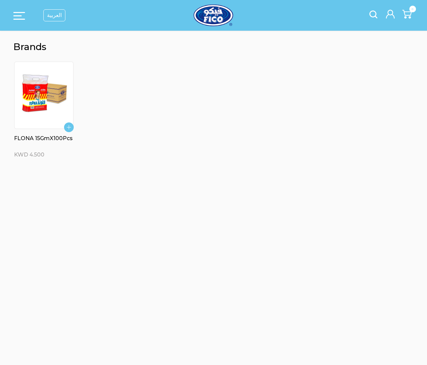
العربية (54, 15)
